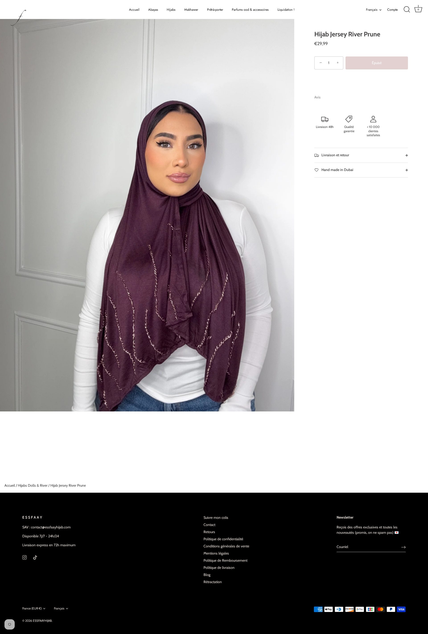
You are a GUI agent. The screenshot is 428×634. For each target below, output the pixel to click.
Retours (209, 532)
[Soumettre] (403, 547)
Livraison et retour (335, 155)
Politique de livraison (219, 567)
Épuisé (377, 63)
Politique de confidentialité (223, 539)
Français (371, 10)
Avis (317, 97)
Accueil (134, 9)
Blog (207, 575)
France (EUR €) (32, 608)
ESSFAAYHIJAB (42, 620)
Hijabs (171, 9)
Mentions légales (216, 553)
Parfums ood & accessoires (250, 9)
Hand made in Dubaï (337, 170)
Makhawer (191, 9)
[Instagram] (24, 557)
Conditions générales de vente (226, 546)
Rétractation (213, 582)
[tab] (319, 97)
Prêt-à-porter (215, 9)
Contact (209, 525)
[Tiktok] (35, 557)
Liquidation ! (286, 9)
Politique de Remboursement (225, 560)
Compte (392, 9)
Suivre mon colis (216, 517)
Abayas (153, 9)
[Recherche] (407, 10)
